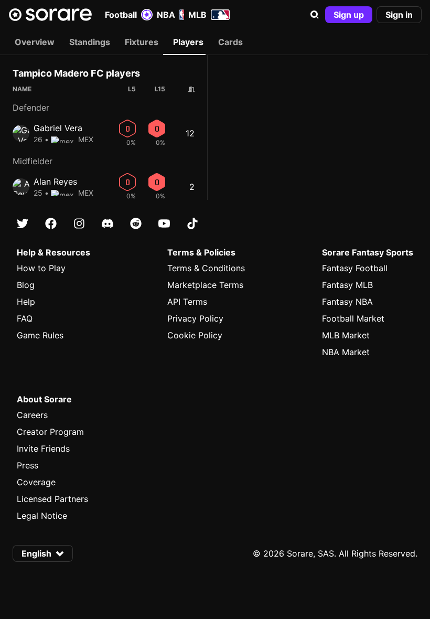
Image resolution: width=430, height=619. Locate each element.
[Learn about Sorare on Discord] (107, 223)
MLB (197, 14)
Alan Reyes (55, 181)
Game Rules (40, 335)
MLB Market (346, 335)
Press (27, 465)
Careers (32, 415)
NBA (166, 14)
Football (121, 14)
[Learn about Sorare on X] (23, 223)
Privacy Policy (195, 318)
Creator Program (50, 431)
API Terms (187, 301)
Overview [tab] (35, 42)
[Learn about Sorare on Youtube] (164, 223)
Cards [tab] (230, 42)
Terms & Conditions (206, 268)
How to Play (41, 268)
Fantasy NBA (347, 301)
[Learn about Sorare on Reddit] (136, 223)
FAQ (25, 318)
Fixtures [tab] (141, 42)
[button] (314, 14)
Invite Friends (43, 448)
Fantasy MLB (347, 285)
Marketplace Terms (205, 285)
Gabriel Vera (58, 128)
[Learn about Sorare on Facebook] (51, 223)
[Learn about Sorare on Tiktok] (192, 223)
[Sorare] (50, 14)
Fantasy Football (355, 268)
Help (26, 301)
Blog (26, 285)
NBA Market (346, 352)
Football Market (353, 318)
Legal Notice (42, 515)
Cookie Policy (194, 335)
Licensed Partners (52, 499)
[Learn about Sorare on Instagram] (79, 223)
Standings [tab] (89, 42)
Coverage (36, 482)
